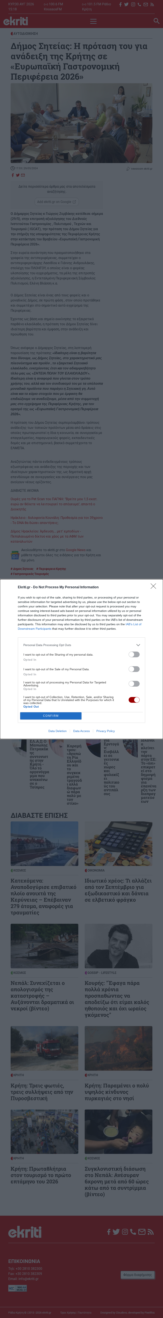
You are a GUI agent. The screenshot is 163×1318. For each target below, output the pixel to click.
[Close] (155, 587)
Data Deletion (57, 731)
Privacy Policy (105, 731)
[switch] (134, 654)
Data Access (81, 731)
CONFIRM (51, 715)
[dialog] (81, 659)
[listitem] (81, 645)
